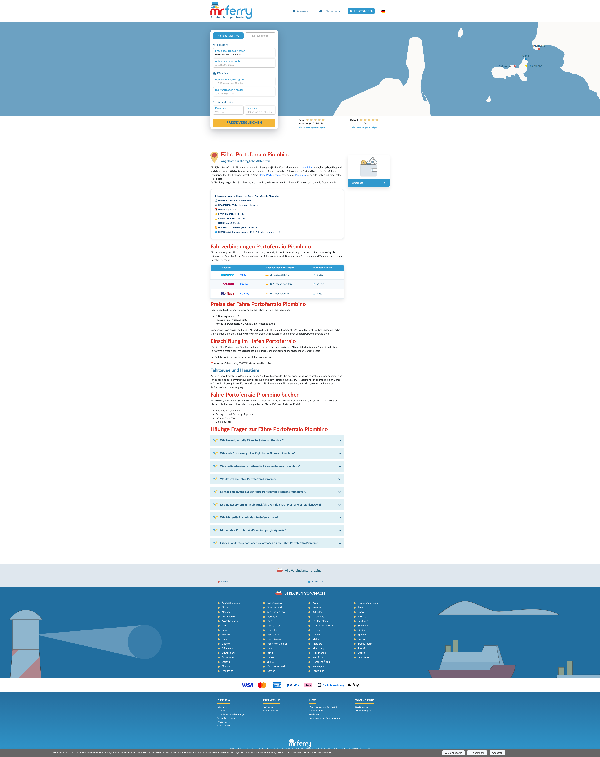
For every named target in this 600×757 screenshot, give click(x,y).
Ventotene (363, 657)
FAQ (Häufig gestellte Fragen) (323, 707)
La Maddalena (320, 621)
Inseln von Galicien (277, 644)
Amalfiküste (228, 616)
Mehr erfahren (325, 753)
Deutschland (229, 653)
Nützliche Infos (316, 711)
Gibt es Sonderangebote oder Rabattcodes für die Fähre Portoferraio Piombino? (269, 543)
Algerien (226, 612)
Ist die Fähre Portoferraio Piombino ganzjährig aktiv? (253, 530)
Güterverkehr (331, 11)
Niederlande (319, 653)
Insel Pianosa (274, 639)
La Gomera (318, 616)
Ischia (270, 653)
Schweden (363, 625)
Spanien (362, 634)
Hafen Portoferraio (269, 175)
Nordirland (318, 657)
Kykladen (317, 612)
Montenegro (319, 648)
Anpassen (497, 753)
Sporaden (363, 639)
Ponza (361, 612)
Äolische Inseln (230, 621)
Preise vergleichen (244, 122)
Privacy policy (224, 722)
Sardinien (363, 621)
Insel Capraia (274, 625)
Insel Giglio (273, 634)
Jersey (270, 662)
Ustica (361, 653)
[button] (385, 11)
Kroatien (317, 607)
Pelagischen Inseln (368, 603)
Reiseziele (302, 11)
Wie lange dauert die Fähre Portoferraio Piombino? (252, 440)
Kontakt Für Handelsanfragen (232, 714)
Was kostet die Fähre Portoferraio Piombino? (248, 479)
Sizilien (361, 630)
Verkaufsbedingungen (228, 718)
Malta (315, 639)
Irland (270, 648)
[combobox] (244, 55)
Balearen (226, 630)
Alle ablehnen (477, 753)
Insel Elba (306, 167)
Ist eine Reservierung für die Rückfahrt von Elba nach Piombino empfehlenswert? (270, 504)
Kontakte (222, 711)
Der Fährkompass (363, 711)
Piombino (300, 175)
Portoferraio (318, 581)
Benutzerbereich (363, 11)
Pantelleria (318, 671)
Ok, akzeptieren (453, 753)
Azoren (225, 625)
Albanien (226, 607)
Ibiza (269, 621)
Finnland (226, 666)
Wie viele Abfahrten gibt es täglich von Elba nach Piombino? (257, 453)
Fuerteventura (274, 603)
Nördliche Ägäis (321, 662)
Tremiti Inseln (365, 644)
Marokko (317, 644)
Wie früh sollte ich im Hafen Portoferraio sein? (249, 517)
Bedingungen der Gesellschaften (324, 718)
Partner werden (270, 711)
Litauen (316, 634)
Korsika (271, 671)
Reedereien (314, 714)
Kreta (315, 603)
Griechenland (274, 607)
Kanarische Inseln (276, 666)
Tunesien (362, 648)
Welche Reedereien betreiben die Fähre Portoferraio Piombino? (260, 466)
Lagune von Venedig (323, 625)
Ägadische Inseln (231, 603)
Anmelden (268, 707)
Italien (270, 657)
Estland (226, 662)
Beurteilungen (361, 707)
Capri (225, 639)
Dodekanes (228, 657)
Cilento (226, 644)
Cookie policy (224, 726)
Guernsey (272, 616)
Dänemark (227, 648)
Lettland (316, 630)
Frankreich (227, 671)
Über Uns (222, 707)
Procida (362, 616)
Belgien (226, 634)
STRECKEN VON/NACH (305, 593)
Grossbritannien (276, 612)
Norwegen (318, 666)
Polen (361, 607)
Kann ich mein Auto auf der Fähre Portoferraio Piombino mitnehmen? (263, 492)
